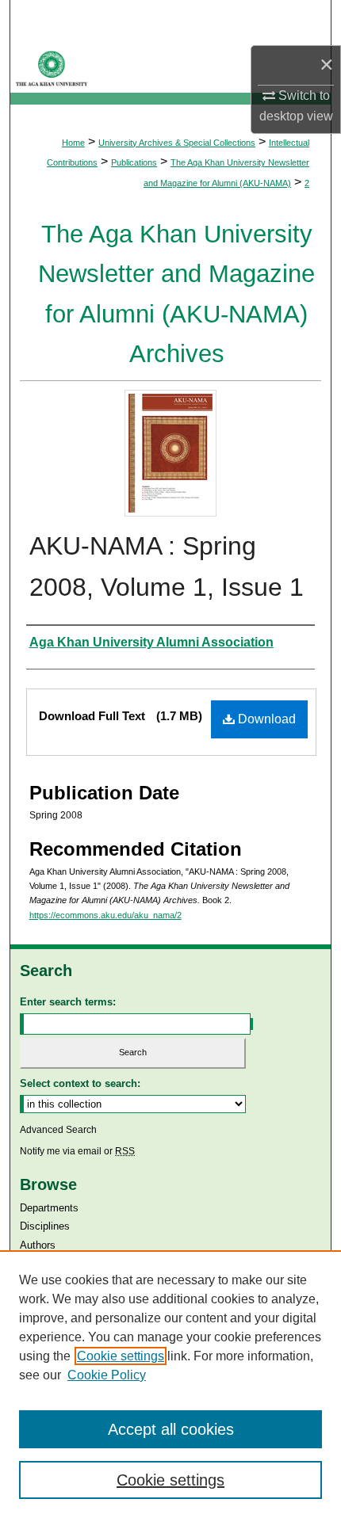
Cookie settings (120, 1356)
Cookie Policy (106, 1375)
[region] (170, 1384)
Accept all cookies (171, 1429)
